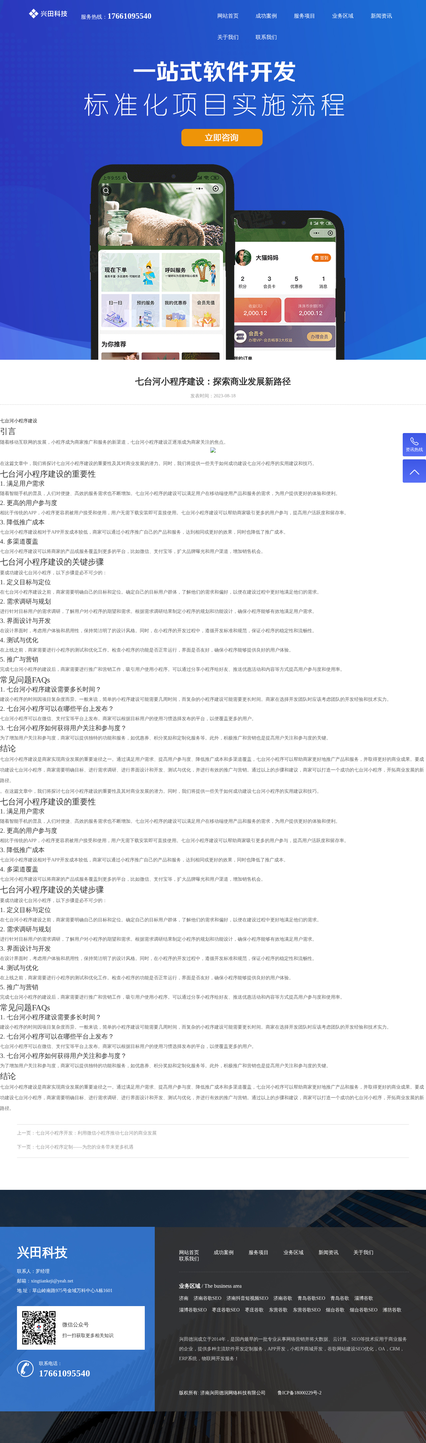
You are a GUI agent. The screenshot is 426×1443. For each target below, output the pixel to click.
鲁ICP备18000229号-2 (299, 1392)
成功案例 (266, 16)
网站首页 (228, 16)
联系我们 (266, 37)
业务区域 (342, 16)
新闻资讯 (381, 16)
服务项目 (304, 16)
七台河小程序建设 (18, 420)
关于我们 (228, 37)
